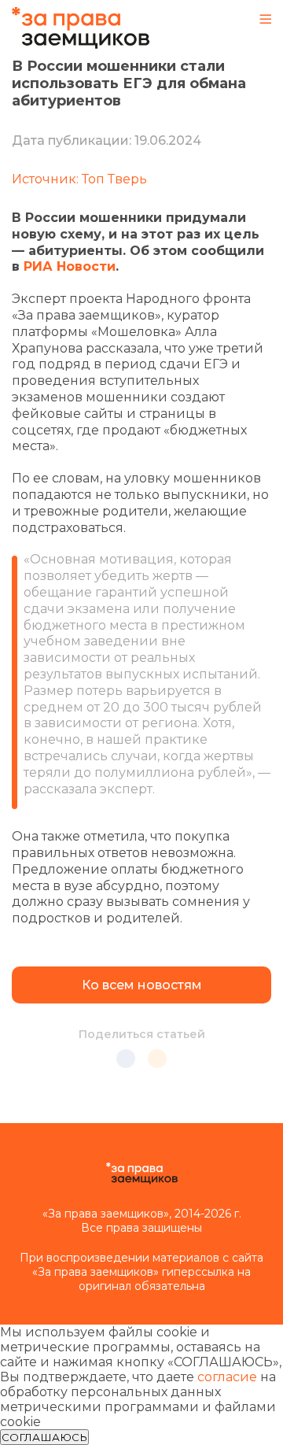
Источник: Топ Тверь (79, 179)
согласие (227, 1376)
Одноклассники (157, 1058)
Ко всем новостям (142, 985)
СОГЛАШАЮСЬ (44, 1437)
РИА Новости (70, 266)
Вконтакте (125, 1058)
